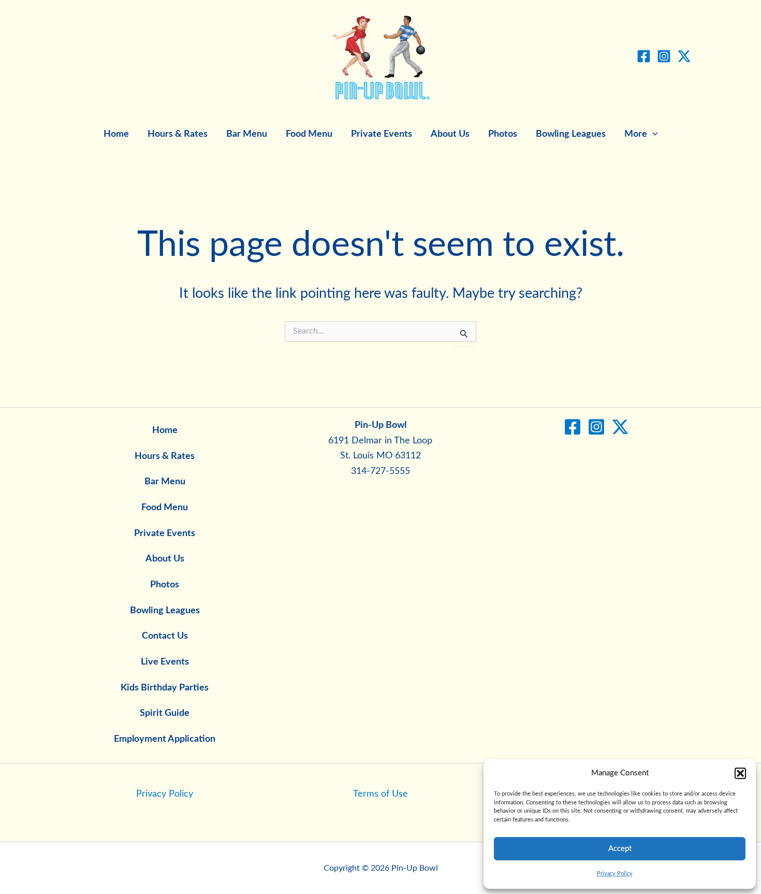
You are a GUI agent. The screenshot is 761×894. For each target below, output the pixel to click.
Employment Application (164, 739)
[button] (740, 773)
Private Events (381, 134)
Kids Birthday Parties (165, 688)
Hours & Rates (178, 134)
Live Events (165, 662)
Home (116, 134)
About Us (450, 134)
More (635, 134)
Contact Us (165, 636)
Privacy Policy (615, 873)
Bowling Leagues (571, 134)
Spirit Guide (164, 713)
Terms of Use (380, 794)
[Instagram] (664, 56)
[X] (684, 56)
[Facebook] (644, 56)
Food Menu (309, 134)
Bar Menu (246, 134)
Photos (502, 134)
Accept (620, 849)
